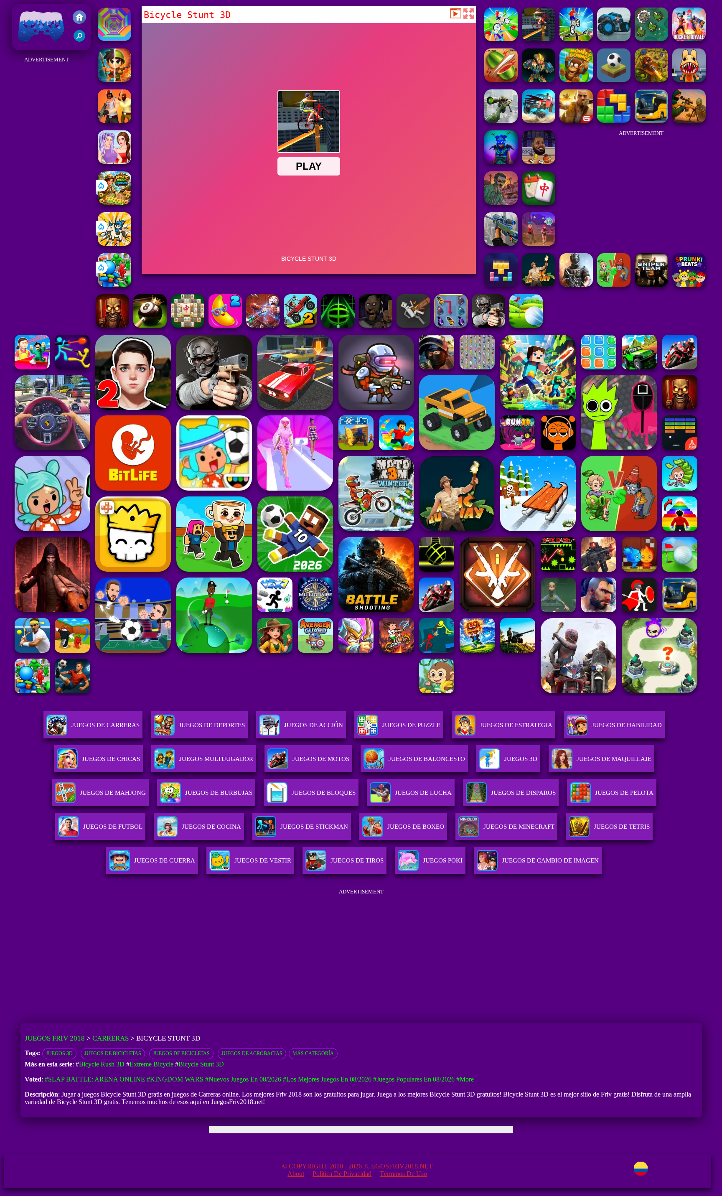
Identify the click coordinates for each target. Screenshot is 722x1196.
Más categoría (313, 1053)
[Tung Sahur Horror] (112, 325)
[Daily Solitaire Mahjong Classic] (538, 202)
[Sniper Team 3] (651, 284)
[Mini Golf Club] (526, 325)
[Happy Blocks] (501, 284)
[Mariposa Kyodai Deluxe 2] (451, 325)
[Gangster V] (576, 120)
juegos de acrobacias (251, 1053)
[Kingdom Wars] (114, 243)
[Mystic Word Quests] (114, 202)
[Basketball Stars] (538, 161)
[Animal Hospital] (689, 79)
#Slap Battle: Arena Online (95, 1079)
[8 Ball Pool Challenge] (150, 325)
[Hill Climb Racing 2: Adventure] (300, 325)
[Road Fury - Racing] (538, 120)
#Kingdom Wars (175, 1079)
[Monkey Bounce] (576, 79)
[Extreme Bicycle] (501, 38)
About (295, 1173)
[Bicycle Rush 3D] (576, 38)
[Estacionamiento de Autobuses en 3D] (651, 120)
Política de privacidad (342, 1173)
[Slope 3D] (338, 325)
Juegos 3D (59, 1053)
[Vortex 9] (538, 243)
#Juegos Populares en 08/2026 (414, 1079)
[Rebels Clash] (114, 120)
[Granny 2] (375, 325)
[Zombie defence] (114, 284)
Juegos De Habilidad (627, 725)
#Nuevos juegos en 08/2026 (243, 1079)
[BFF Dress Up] (114, 161)
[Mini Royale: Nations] (501, 161)
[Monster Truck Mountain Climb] (613, 38)
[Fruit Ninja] (501, 79)
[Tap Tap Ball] (613, 79)
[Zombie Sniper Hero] (689, 120)
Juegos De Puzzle (411, 725)
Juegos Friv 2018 (55, 1038)
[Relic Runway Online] (538, 284)
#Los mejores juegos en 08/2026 (327, 1079)
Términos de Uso (403, 1173)
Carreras (110, 1038)
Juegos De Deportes (212, 725)
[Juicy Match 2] (225, 325)
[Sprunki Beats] (689, 284)
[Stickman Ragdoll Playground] (413, 325)
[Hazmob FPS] (488, 325)
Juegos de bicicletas (112, 1053)
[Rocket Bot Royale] (689, 38)
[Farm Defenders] (651, 79)
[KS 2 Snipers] (501, 120)
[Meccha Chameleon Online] (263, 325)
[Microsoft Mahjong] (187, 325)
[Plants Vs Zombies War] (613, 284)
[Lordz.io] (651, 38)
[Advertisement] (46, 190)
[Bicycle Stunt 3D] (538, 38)
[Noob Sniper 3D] (501, 243)
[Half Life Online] (576, 284)
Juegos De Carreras (105, 725)
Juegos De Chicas (111, 759)
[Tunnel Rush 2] (114, 38)
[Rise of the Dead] (501, 202)
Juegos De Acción (313, 725)
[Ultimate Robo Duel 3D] (538, 79)
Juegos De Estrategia (516, 725)
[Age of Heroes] (114, 79)
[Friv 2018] (79, 17)
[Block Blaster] (613, 120)
